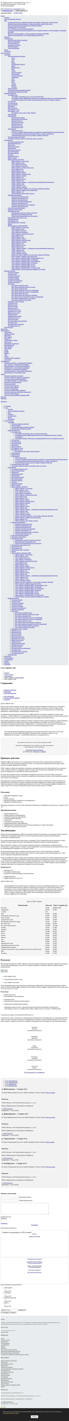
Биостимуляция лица (14, 143)
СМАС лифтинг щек (18, 184)
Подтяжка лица (12, 322)
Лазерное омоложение (15, 195)
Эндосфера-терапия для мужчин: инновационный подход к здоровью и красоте (36, 100)
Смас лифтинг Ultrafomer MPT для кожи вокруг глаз (27, 258)
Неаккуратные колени (14, 316)
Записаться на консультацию (34, 750)
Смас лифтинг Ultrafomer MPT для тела (24, 266)
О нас (2, 16)
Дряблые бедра (12, 314)
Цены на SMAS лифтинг (12, 698)
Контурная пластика (14, 150)
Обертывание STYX (7, 1364)
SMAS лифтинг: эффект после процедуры (24, 190)
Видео (6, 50)
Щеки (13, 66)
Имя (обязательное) (25, 1197)
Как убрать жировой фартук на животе (23, 298)
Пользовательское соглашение (10, 1353)
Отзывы (6, 17)
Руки (13, 79)
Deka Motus (7, 348)
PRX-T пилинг (12, 158)
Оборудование (5, 330)
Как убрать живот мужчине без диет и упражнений (27, 297)
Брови (13, 62)
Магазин (3, 397)
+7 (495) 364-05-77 (7, 1109)
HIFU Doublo (8, 347)
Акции (3, 374)
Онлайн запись (18, 13)
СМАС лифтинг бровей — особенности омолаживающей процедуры (33, 182)
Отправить (4, 1223)
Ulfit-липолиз (12, 129)
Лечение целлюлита (14, 282)
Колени (14, 85)
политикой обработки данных (11, 1413)
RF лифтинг (4, 1377)
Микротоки (11, 145)
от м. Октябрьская (10, 1084)
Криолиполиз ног (17, 124)
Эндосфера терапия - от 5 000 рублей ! (16, 380)
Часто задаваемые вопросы (12, 19)
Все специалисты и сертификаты (34, 1072)
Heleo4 (10, 224)
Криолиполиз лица (17, 127)
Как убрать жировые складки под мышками (25, 290)
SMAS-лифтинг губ (18, 192)
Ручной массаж (12, 103)
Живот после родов (14, 313)
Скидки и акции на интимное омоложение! (17, 392)
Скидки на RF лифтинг (11, 387)
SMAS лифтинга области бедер (21, 174)
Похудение (11, 284)
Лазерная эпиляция (6, 1367)
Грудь (13, 58)
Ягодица (14, 87)
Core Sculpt (7, 359)
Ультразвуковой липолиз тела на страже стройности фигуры (30, 135)
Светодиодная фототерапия (16, 208)
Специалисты (8, 38)
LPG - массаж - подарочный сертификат (16, 364)
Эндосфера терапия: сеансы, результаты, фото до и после (25, 138)
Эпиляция (7, 54)
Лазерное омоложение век (20, 200)
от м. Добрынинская (11, 1082)
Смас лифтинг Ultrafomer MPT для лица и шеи (26, 267)
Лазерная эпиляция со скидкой (13, 376)
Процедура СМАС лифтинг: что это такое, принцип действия (30, 188)
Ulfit (5, 355)
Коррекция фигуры (10, 93)
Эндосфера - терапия (7, 1372)
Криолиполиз (12, 116)
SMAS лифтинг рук (18, 177)
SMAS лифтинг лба (18, 180)
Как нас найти (50, 1092)
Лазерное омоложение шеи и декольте (23, 205)
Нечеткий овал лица (14, 309)
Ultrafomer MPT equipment (12, 358)
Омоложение (8, 140)
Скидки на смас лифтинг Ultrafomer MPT (17, 395)
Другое (6, 1303)
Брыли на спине (13, 308)
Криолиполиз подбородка (19, 119)
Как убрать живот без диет (20, 293)
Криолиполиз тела (17, 125)
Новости (7, 37)
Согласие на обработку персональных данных (15, 1354)
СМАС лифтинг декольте (19, 187)
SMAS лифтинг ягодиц (19, 179)
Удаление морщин (13, 272)
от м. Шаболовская (11, 1085)
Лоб (13, 61)
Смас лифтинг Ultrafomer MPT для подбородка (26, 261)
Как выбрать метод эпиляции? (34, 1261)
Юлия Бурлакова (13, 46)
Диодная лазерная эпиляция (16, 56)
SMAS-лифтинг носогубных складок (23, 193)
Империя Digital (4, 1332)
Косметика (7, 51)
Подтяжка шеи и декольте (16, 324)
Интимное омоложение (15, 209)
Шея (13, 69)
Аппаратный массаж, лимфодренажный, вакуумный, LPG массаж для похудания (33, 22)
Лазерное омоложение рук (20, 206)
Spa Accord (7, 342)
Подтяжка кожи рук (14, 326)
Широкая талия (12, 305)
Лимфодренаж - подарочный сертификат (16, 368)
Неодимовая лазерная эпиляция (17, 92)
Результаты (4, 329)
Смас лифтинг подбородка (20, 166)
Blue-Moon (7, 335)
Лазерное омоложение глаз (20, 198)
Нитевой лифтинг (13, 153)
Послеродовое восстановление (17, 321)
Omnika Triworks (9, 334)
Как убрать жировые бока (19, 288)
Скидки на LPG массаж (11, 385)
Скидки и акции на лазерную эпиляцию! (16, 377)
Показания (7, 691)
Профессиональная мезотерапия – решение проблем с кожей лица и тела (30, 24)
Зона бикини (15, 74)
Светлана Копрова (13, 48)
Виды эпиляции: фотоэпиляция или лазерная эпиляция (25, 25)
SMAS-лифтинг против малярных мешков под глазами (28, 269)
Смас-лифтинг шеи (17, 169)
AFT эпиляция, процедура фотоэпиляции (20, 29)
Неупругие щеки (13, 319)
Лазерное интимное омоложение (22, 201)
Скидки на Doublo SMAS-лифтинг (15, 390)
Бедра (13, 80)
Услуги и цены (5, 53)
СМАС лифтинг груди (18, 185)
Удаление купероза (13, 279)
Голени (14, 83)
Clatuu (6, 350)
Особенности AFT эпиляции (17, 27)
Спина (14, 71)
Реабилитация (8, 327)
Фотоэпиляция (12, 88)
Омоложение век (13, 219)
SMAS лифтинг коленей (19, 175)
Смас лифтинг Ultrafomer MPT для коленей (25, 259)
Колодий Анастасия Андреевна (17, 40)
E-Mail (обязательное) (25, 1200)
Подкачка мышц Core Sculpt (16, 137)
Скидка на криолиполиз (11, 393)
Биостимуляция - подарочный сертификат (17, 366)
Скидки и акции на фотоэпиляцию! (15, 379)
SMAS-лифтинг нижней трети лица (23, 167)
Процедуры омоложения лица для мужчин (25, 216)
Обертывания (12, 114)
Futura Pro (7, 338)
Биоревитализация (13, 146)
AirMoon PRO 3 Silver (11, 340)
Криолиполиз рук (17, 121)
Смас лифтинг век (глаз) (19, 164)
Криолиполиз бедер (18, 122)
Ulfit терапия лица (17, 130)
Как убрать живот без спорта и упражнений (25, 292)
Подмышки (15, 77)
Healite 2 (6, 353)
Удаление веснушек (14, 276)
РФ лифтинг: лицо (13, 109)
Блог (5, 21)
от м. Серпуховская (11, 1081)
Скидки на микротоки (11, 389)
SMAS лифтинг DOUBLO (16, 159)
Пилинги (11, 154)
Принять (34, 1416)
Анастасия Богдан (13, 43)
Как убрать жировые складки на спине (23, 287)
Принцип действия (10, 690)
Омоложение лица (13, 211)
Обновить (4, 1218)
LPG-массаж (12, 101)
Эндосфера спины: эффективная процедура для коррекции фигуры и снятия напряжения (39, 98)
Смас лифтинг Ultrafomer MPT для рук (23, 264)
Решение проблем (9, 271)
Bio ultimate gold (9, 345)
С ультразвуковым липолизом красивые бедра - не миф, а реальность (33, 133)
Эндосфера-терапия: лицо (16, 142)
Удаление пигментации (15, 280)
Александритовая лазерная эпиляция (19, 90)
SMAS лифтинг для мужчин (20, 161)
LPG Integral (8, 337)
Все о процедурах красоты (34, 1272)
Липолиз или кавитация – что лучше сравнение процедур (25, 35)
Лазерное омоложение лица (20, 196)
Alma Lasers (8, 332)
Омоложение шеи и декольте (17, 222)
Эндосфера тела (13, 95)
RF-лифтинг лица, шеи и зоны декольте (24, 113)
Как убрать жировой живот (20, 285)
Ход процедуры (9, 696)
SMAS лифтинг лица (18, 163)
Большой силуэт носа (14, 311)
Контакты (4, 398)
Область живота (16, 72)
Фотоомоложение (13, 156)
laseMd (6, 351)
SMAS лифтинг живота (19, 172)
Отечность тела (12, 303)
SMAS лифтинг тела (18, 171)
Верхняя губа (16, 67)
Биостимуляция (12, 104)
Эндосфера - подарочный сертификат (15, 369)
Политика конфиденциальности (10, 1351)
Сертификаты (5, 361)
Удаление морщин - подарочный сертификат (18, 371)
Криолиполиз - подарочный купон (15, 372)
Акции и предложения (34, 1236)
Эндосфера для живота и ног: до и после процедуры (28, 96)
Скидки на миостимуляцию (12, 382)
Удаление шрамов (13, 277)
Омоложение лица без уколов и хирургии (24, 213)
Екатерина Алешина (14, 45)
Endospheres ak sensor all (11, 343)
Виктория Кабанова (14, 42)
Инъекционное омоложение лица (22, 214)
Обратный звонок (6, 13)
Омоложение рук (13, 221)
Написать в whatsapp (39, 751)
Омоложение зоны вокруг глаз (17, 217)
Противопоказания (10, 693)
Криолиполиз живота (18, 117)
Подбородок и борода (18, 64)
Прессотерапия (12, 108)
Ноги (13, 82)
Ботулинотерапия (13, 151)
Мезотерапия (12, 148)
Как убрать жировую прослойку (21, 300)
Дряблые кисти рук (14, 317)
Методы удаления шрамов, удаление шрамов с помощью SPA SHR (28, 33)
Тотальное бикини (17, 75)
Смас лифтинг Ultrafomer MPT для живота (24, 263)
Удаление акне (12, 274)
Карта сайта (4, 1327)
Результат (7, 699)
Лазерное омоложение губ (20, 203)
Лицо (13, 59)
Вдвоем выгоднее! (10, 384)
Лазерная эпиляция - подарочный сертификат (18, 363)
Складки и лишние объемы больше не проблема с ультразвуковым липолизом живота (38, 132)
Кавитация (11, 106)
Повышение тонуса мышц (16, 301)
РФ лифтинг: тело (13, 111)
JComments (34, 1225)
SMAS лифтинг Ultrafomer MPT (17, 225)
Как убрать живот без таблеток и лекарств (24, 295)
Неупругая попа (13, 306)
